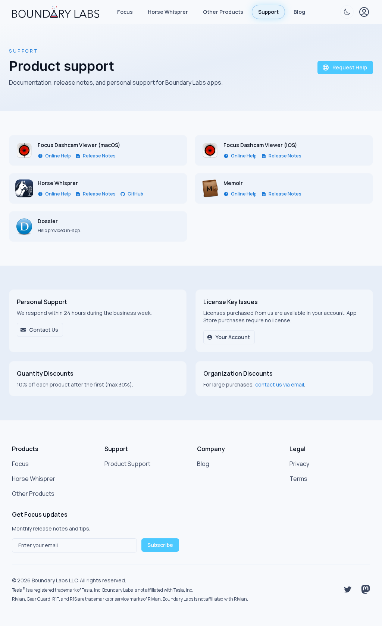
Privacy (299, 464)
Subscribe (160, 544)
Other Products (223, 11)
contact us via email (279, 384)
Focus (125, 11)
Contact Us (43, 329)
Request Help (349, 67)
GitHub (135, 194)
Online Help (58, 156)
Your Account (233, 337)
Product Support (127, 464)
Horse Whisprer (168, 11)
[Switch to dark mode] (347, 12)
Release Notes (99, 156)
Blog (299, 11)
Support (268, 11)
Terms (298, 479)
